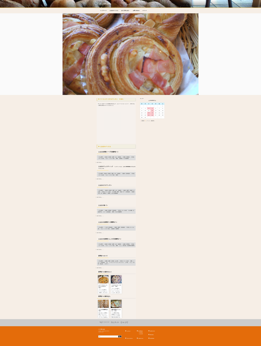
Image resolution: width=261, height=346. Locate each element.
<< (149, 100)
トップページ (103, 10)
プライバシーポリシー (130, 338)
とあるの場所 (141, 333)
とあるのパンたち (114, 10)
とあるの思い (141, 332)
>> (155, 100)
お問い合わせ (136, 10)
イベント (144, 10)
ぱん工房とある (105, 4)
